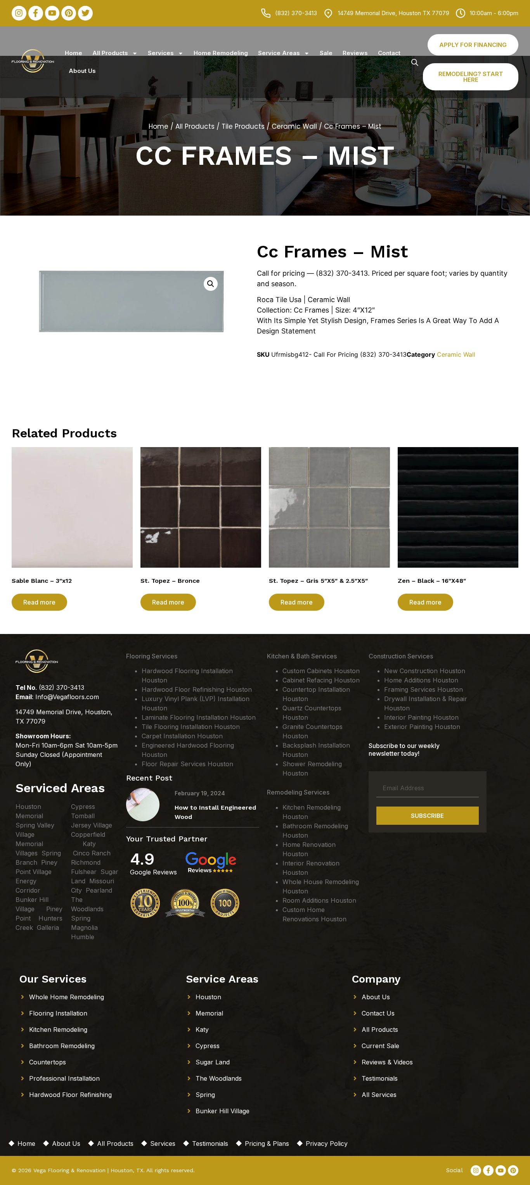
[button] (211, 284)
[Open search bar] (415, 62)
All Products (110, 53)
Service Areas (279, 53)
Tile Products (243, 126)
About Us (82, 70)
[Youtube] (52, 13)
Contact (389, 53)
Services (161, 53)
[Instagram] (19, 13)
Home (73, 53)
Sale (326, 53)
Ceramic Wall (294, 126)
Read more (39, 602)
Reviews (355, 53)
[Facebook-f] (35, 13)
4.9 (142, 859)
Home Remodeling (221, 53)
